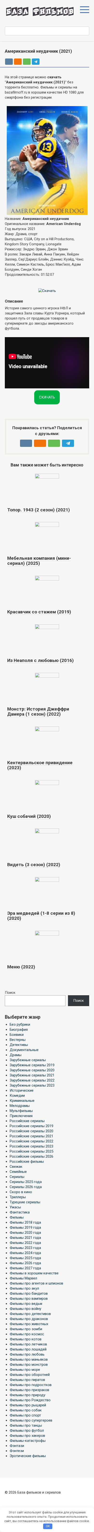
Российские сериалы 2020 (31, 1131)
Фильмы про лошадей (28, 1349)
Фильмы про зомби (26, 1329)
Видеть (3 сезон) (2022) (33, 864)
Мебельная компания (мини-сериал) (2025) (39, 560)
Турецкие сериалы (25, 1202)
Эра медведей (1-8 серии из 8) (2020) (41, 915)
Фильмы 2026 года (25, 1263)
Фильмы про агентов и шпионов (36, 1283)
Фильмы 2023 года (25, 1248)
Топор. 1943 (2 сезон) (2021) (38, 510)
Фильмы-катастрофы (28, 1440)
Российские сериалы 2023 (31, 1146)
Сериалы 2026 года (26, 1187)
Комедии (17, 1095)
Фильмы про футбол (27, 1430)
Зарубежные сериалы (28, 1060)
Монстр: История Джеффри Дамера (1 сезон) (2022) (38, 711)
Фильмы (17, 1217)
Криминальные (22, 1100)
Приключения (21, 1116)
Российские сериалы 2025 (31, 1151)
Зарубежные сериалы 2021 (32, 1075)
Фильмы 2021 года (25, 1237)
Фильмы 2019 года (25, 1227)
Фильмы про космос (27, 1334)
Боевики (17, 1034)
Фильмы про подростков (31, 1385)
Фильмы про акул (24, 1288)
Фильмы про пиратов (27, 1380)
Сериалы (17, 1177)
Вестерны (18, 1040)
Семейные (18, 1171)
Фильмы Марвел (23, 1278)
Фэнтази (17, 1446)
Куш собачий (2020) (29, 816)
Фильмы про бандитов (29, 1293)
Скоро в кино (21, 1192)
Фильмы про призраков (29, 1390)
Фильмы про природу (27, 1395)
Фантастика (20, 1212)
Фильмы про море (25, 1369)
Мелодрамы (20, 1106)
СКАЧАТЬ (47, 397)
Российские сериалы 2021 (31, 1136)
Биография (19, 1029)
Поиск (10, 992)
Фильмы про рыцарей (28, 1405)
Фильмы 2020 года (25, 1232)
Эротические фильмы (28, 1456)
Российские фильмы (27, 1161)
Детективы (19, 1045)
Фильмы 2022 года (25, 1243)
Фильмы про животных (29, 1324)
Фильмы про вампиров (29, 1298)
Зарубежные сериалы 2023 (32, 1085)
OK (48, 1526)
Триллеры (18, 1197)
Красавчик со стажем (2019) (39, 612)
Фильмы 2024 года (25, 1253)
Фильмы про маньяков (29, 1359)
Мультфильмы (21, 1111)
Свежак (16, 1166)
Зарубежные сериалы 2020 (32, 1070)
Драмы (15, 1055)
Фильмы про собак (26, 1410)
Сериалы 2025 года (26, 1182)
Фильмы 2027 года (25, 1268)
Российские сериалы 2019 (31, 1126)
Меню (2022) (21, 967)
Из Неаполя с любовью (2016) (40, 660)
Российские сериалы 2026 (31, 1156)
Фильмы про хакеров (27, 1435)
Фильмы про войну (25, 1309)
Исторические (22, 1090)
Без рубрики (20, 1024)
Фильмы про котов (25, 1339)
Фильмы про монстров (29, 1364)
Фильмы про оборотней (30, 1374)
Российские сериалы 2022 (31, 1141)
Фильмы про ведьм (26, 1303)
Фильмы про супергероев (31, 1420)
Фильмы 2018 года (25, 1222)
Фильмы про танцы (26, 1425)
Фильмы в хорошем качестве (34, 1273)
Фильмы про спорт (25, 1415)
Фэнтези (17, 1451)
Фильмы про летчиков (28, 1344)
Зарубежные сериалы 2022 (32, 1080)
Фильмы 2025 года (25, 1258)
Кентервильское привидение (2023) (40, 765)
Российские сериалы (27, 1121)
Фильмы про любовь (27, 1354)
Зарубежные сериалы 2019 (32, 1065)
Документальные (24, 1050)
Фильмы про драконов (29, 1319)
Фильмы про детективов (30, 1314)
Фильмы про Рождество (30, 1400)
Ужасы (15, 1207)
